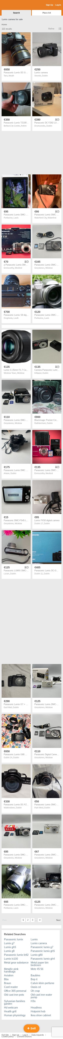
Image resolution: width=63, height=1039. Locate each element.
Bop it (34, 979)
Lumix (34, 939)
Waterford (52, 218)
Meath (11, 76)
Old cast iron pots (14, 994)
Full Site (5, 1035)
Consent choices (24, 1036)
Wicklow (49, 268)
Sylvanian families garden (14, 1002)
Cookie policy (8, 1036)
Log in (25, 1035)
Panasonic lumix (13, 939)
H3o (33, 1001)
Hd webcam (11, 1007)
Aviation (8, 975)
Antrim (23, 126)
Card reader (11, 987)
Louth (16, 318)
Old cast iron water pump (41, 996)
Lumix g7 (9, 943)
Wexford (18, 268)
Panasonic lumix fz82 (16, 954)
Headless (36, 1007)
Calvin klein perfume (42, 983)
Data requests (38, 1035)
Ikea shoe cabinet (41, 1015)
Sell (33, 1028)
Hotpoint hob (38, 1011)
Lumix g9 (9, 951)
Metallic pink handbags (11, 970)
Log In (58, 5)
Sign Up (49, 5)
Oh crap (35, 990)
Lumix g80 (37, 954)
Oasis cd (36, 987)
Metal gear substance (16, 962)
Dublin (45, 76)
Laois (16, 218)
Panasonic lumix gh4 (43, 958)
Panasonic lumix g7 (42, 947)
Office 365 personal (15, 990)
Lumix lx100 (11, 958)
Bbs (6, 979)
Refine (51, 28)
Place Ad (46, 13)
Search (16, 13)
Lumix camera (39, 943)
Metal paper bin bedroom (39, 964)
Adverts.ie (14, 5)
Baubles (35, 975)
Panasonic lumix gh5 (43, 951)
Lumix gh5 (10, 947)
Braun (7, 983)
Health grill (10, 1011)
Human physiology (15, 1015)
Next (58, 920)
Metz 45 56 (37, 969)
